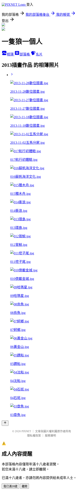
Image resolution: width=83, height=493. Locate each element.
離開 (24, 486)
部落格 (25, 54)
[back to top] (5, 423)
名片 (39, 54)
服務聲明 (50, 435)
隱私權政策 (34, 435)
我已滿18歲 (10, 486)
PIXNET (26, 431)
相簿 (10, 54)
